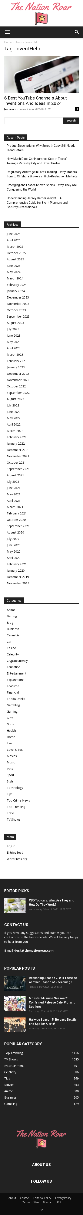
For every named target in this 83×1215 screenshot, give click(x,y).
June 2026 (13, 234)
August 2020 (15, 532)
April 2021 (13, 501)
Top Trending (16, 807)
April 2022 (13, 424)
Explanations (15, 680)
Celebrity (13, 654)
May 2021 (13, 494)
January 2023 (16, 367)
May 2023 (13, 342)
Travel (11, 813)
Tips (10, 794)
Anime (11, 610)
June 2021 (13, 488)
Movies (12, 756)
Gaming (12, 711)
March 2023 (15, 354)
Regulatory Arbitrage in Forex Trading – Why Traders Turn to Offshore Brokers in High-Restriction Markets (42, 174)
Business (13, 629)
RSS (59, 1202)
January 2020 (16, 570)
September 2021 (18, 469)
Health (11, 730)
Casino (11, 648)
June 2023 (13, 335)
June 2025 (13, 266)
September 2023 (18, 316)
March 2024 (15, 278)
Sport (10, 775)
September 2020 (18, 526)
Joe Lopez (10, 109)
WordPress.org (17, 859)
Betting (12, 616)
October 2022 (16, 386)
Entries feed (15, 852)
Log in (11, 846)
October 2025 (16, 253)
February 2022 (17, 437)
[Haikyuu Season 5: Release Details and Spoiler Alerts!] (15, 1024)
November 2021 (18, 456)
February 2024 (17, 285)
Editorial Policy (42, 1198)
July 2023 (13, 329)
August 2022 (15, 399)
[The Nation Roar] (41, 13)
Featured (13, 686)
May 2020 (13, 551)
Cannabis (13, 635)
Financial (13, 692)
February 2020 (17, 564)
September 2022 (18, 393)
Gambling (13, 705)
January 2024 (16, 291)
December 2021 (18, 450)
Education (13, 667)
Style (10, 781)
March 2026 (15, 247)
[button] (7, 32)
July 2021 (13, 482)
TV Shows (13, 819)
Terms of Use (31, 1202)
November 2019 (18, 583)
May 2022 (13, 418)
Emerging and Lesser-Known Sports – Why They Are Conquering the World (42, 187)
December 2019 (18, 577)
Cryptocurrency (17, 661)
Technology (15, 788)
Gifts (10, 718)
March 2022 (15, 431)
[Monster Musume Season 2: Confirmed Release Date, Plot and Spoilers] (15, 1003)
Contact (24, 1198)
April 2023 (13, 348)
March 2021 (15, 507)
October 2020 (16, 520)
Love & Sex (15, 750)
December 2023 (18, 297)
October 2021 (16, 462)
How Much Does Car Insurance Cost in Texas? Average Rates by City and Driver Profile (37, 161)
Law (10, 743)
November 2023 (18, 304)
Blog (10, 623)
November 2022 (18, 380)
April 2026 (13, 240)
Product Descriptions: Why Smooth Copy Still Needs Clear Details (41, 148)
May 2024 (13, 272)
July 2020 (13, 539)
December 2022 (18, 374)
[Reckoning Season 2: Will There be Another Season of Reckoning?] (15, 983)
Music (11, 762)
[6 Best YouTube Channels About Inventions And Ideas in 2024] (41, 74)
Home (8, 42)
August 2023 (15, 323)
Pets (10, 769)
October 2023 (16, 310)
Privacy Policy (63, 1198)
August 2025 (15, 259)
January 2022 (16, 443)
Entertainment (16, 673)
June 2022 (13, 412)
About (12, 1198)
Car (9, 642)
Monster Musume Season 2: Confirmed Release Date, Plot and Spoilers (52, 1002)
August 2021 (15, 475)
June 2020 (13, 545)
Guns (10, 724)
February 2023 (17, 361)
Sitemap (48, 1202)
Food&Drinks (16, 699)
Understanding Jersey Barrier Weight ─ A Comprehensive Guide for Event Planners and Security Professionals (37, 202)
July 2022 (13, 405)
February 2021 (17, 513)
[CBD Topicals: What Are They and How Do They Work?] (15, 905)
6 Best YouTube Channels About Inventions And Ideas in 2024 (35, 100)
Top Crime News (18, 800)
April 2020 (13, 558)
